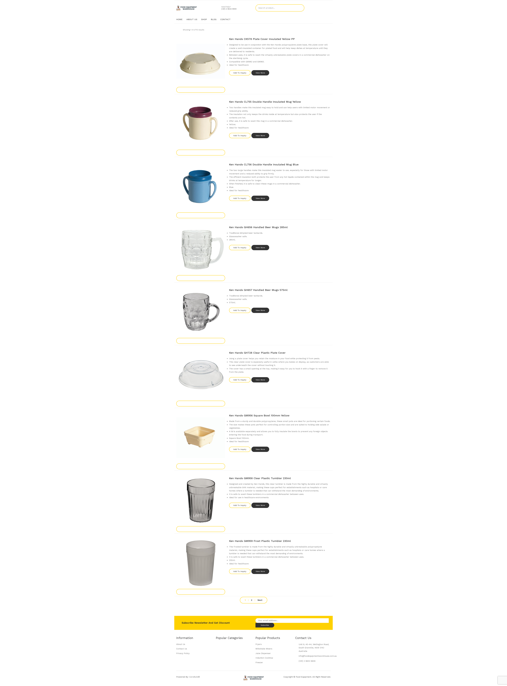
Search (301, 8)
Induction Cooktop (264, 658)
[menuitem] (179, 19)
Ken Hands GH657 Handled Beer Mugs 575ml (258, 290)
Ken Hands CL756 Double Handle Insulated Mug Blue (264, 164)
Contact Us (181, 649)
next (260, 600)
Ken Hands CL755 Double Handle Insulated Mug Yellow (265, 101)
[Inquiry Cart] (329, 7)
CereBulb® (194, 677)
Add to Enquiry (201, 90)
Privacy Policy (183, 653)
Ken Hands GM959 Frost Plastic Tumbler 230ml (260, 541)
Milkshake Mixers (263, 649)
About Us (180, 644)
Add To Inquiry (239, 73)
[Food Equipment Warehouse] (186, 7)
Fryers (258, 644)
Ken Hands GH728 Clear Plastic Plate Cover (257, 352)
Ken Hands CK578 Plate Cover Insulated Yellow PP (262, 39)
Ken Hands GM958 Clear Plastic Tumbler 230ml (260, 478)
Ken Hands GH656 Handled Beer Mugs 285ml (258, 227)
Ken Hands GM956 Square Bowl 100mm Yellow (259, 415)
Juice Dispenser (263, 653)
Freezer (259, 662)
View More (260, 73)
